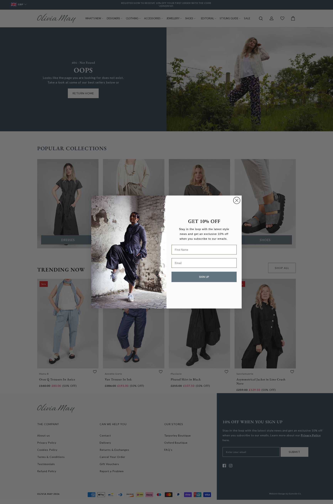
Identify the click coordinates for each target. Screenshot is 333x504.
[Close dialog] (236, 200)
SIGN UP (204, 277)
